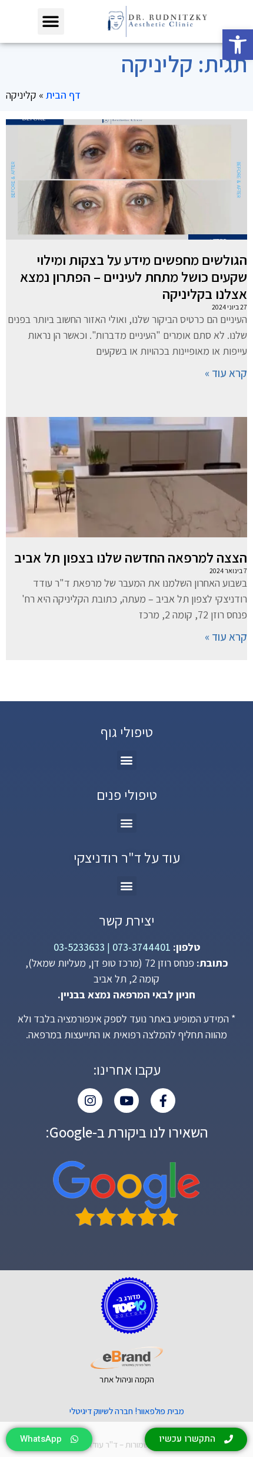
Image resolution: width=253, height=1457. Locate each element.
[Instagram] (90, 1100)
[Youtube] (126, 1100)
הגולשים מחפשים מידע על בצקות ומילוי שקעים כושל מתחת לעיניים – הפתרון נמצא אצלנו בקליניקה (133, 276)
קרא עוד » (226, 373)
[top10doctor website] (129, 1305)
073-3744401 (140, 947)
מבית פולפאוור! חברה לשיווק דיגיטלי (126, 1410)
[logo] (156, 21)
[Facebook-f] (163, 1100)
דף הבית (63, 95)
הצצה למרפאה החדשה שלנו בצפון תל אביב (130, 557)
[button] (237, 44)
